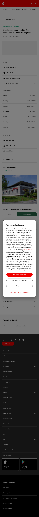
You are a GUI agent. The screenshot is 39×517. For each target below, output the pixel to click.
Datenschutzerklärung (15, 292)
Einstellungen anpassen (19, 286)
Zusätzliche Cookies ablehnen (19, 280)
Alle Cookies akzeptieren (19, 274)
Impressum (26, 292)
